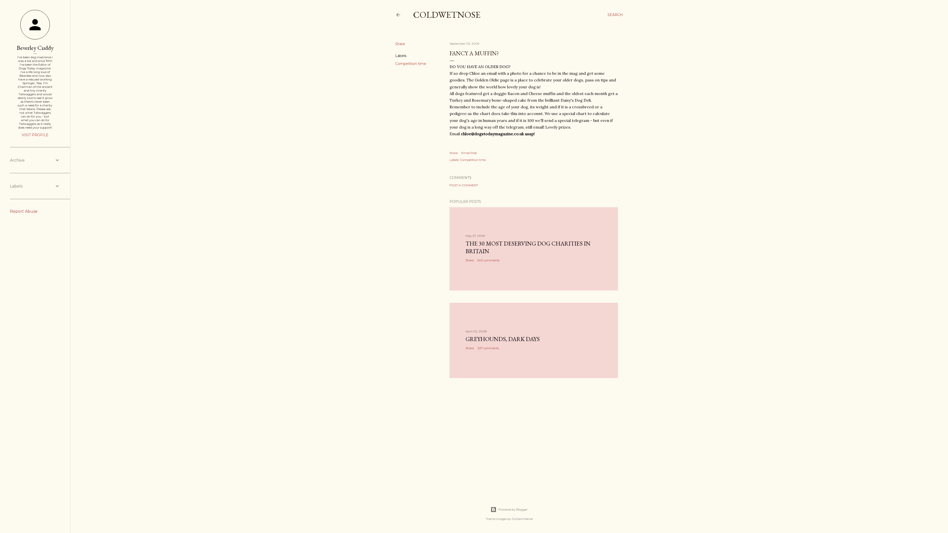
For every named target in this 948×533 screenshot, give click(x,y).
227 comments (488, 348)
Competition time (410, 63)
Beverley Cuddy (35, 48)
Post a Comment (464, 185)
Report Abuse (24, 211)
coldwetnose (446, 14)
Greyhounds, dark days (503, 339)
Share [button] (400, 44)
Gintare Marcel (522, 519)
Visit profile (35, 135)
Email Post (469, 153)
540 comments (488, 260)
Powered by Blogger (513, 509)
